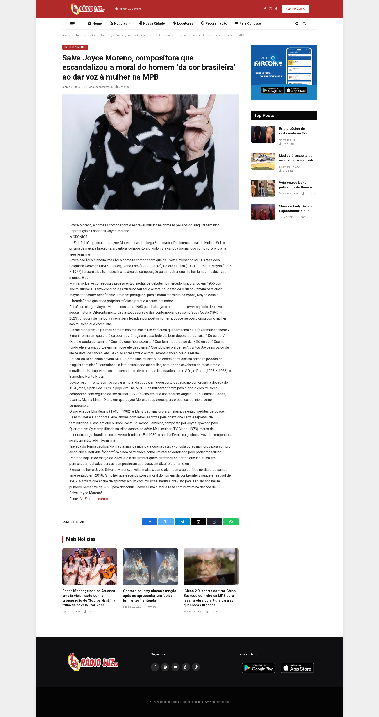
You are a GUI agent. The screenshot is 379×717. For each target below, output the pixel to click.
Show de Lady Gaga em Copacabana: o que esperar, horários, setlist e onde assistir (297, 208)
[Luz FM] (87, 9)
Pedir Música (295, 8)
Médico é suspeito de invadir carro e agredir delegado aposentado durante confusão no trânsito (296, 158)
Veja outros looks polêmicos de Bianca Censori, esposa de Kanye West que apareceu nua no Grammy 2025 (295, 185)
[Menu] (72, 23)
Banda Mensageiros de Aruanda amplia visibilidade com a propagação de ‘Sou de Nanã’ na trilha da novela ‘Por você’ (88, 598)
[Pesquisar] (297, 23)
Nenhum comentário (100, 87)
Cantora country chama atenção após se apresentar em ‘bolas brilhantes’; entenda (149, 596)
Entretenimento (75, 47)
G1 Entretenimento (94, 499)
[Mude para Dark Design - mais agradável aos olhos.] (304, 23)
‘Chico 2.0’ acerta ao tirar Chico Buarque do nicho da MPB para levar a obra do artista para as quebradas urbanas (210, 598)
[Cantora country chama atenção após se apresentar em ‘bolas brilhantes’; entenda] (150, 566)
